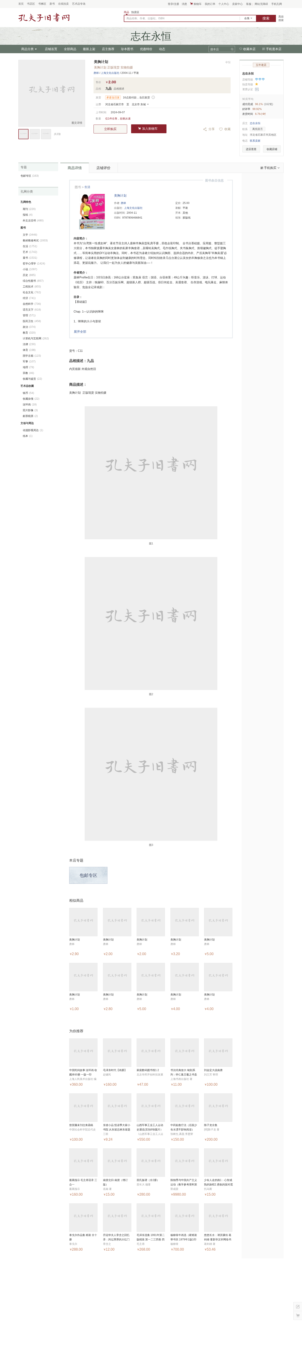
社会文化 (32, 292)
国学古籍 (32, 355)
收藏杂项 (31, 398)
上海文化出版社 (110, 72)
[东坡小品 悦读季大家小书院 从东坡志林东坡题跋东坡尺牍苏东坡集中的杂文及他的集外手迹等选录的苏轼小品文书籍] (117, 1107)
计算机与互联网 (36, 338)
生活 (87, 187)
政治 (29, 326)
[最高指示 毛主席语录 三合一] (83, 1162)
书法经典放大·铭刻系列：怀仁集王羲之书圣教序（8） (183, 1075)
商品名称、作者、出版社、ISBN (145, 18)
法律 (29, 344)
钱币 (28, 393)
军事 (29, 361)
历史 (29, 275)
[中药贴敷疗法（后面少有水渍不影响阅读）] (184, 1107)
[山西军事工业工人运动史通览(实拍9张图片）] (151, 1107)
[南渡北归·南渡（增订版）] (117, 1162)
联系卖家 (255, 140)
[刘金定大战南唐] (218, 1052)
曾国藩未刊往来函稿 (81, 1125)
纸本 (27, 436)
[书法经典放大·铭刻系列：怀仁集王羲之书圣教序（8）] (184, 1052)
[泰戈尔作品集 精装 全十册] (83, 1217)
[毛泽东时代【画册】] (117, 1052)
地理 (28, 367)
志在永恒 (248, 73)
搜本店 (214, 49)
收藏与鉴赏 (32, 378)
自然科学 (32, 303)
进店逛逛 (251, 149)
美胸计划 (120, 195)
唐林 (96, 72)
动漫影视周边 (33, 430)
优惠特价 (146, 49)
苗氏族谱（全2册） (148, 1180)
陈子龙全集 (210, 1125)
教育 (29, 332)
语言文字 (32, 309)
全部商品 (70, 49)
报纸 (27, 214)
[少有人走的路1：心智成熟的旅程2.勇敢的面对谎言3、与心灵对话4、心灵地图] (218, 1162)
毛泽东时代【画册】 (115, 1070)
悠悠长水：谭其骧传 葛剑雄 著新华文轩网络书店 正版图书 (217, 1239)
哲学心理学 (34, 263)
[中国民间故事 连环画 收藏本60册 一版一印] (83, 1052)
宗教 (28, 373)
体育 (29, 350)
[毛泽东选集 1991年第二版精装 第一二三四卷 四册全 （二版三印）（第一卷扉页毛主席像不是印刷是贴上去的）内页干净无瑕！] (151, 1217)
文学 (30, 234)
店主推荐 (108, 49)
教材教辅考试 (35, 240)
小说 (30, 269)
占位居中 (44, 17)
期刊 (29, 209)
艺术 (30, 252)
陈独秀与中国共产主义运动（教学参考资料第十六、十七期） (183, 1185)
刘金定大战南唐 (213, 1070)
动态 (162, 49)
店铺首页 (51, 49)
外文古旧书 (33, 220)
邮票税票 (30, 416)
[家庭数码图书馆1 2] (151, 1052)
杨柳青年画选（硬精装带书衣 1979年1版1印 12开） (183, 1239)
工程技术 (32, 286)
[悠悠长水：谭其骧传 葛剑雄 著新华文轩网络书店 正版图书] (218, 1217)
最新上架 (89, 49)
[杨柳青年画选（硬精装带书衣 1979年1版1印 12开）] (184, 1217)
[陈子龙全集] (218, 1107)
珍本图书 (127, 49)
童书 (30, 257)
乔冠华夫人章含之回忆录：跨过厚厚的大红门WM (116, 1239)
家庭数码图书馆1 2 (148, 1070)
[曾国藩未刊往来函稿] (83, 1107)
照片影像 (30, 410)
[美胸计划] (83, 922)
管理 (29, 315)
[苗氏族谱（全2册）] (151, 1162)
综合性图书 (33, 280)
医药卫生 (32, 321)
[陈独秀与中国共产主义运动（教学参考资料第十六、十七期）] (184, 1162)
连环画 (30, 404)
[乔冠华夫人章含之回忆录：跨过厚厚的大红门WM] (117, 1217)
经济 (29, 298)
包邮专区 (88, 875)
